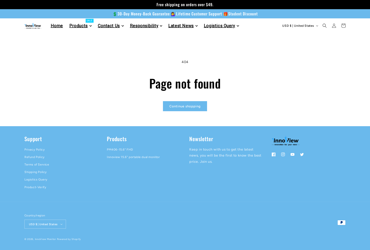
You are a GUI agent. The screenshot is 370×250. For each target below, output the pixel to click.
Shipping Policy (35, 172)
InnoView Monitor (45, 239)
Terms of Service (36, 164)
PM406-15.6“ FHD (120, 149)
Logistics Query (36, 179)
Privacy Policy (34, 149)
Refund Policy (34, 157)
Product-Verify (35, 187)
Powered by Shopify (69, 239)
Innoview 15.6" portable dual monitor (133, 157)
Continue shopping (185, 106)
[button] (324, 25)
